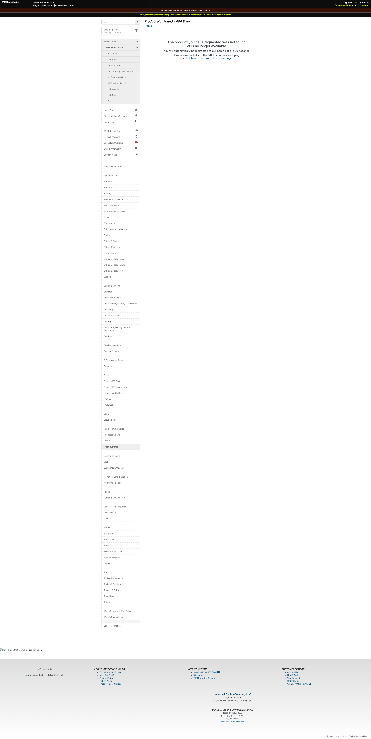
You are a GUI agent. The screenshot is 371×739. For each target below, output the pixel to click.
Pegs (110, 101)
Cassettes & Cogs (112, 297)
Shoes (107, 545)
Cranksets (108, 336)
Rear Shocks (110, 512)
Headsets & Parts (112, 434)
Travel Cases (110, 596)
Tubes (107, 602)
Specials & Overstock (114, 143)
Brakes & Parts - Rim (113, 271)
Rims (106, 518)
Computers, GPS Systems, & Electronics (117, 328)
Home (148, 25)
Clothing (108, 321)
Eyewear (108, 366)
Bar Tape (108, 187)
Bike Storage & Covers (114, 211)
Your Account (293, 678)
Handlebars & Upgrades (115, 429)
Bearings (108, 193)
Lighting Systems (112, 456)
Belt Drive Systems (113, 205)
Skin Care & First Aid (113, 551)
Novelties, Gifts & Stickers (116, 477)
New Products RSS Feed (205, 672)
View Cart (352, 2)
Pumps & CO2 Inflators (114, 497)
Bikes (106, 217)
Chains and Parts (112, 315)
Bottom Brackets (112, 247)
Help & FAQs (293, 675)
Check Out (364, 2)
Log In (36, 5)
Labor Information (112, 626)
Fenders (107, 375)
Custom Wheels (111, 154)
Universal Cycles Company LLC (232, 694)
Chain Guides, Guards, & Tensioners (120, 303)
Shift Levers (109, 539)
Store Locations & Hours (115, 116)
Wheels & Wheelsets (113, 617)
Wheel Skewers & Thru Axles (117, 611)
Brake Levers (110, 253)
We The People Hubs (117, 83)
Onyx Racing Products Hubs (121, 71)
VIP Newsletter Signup (204, 678)
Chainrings (109, 309)
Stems (107, 563)
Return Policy (106, 681)
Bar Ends (108, 181)
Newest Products (112, 137)
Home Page (109, 110)
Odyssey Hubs (115, 65)
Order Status (47, 5)
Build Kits (108, 276)
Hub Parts (112, 95)
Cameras (108, 291)
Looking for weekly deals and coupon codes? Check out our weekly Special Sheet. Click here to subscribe (186, 15)
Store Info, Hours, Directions (232, 722)
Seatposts (108, 533)
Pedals (107, 491)
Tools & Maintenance (113, 578)
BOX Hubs (112, 53)
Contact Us (109, 122)
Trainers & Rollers (112, 590)
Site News (198, 675)
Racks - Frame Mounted (115, 506)
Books (107, 235)
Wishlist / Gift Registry (114, 131)
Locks (106, 462)
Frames (107, 399)
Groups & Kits (110, 420)
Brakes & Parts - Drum (114, 265)
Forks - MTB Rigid (112, 381)
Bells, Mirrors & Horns (114, 199)
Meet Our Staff (107, 675)
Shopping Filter (111, 29)
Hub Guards (113, 89)
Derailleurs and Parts (113, 345)
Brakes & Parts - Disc (114, 259)
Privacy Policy (106, 678)
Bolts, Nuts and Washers (115, 229)
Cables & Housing (112, 285)
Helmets (107, 440)
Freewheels (109, 405)
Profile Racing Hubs (117, 77)
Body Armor (109, 223)
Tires (106, 572)
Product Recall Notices (110, 684)
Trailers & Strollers (112, 584)
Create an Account (64, 5)
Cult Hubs (112, 59)
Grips (106, 414)
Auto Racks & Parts (113, 166)
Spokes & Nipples (112, 557)
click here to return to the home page (208, 58)
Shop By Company (112, 149)
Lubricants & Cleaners (114, 468)
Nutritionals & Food (113, 482)
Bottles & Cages (111, 241)
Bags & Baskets (111, 175)
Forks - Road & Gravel (114, 393)
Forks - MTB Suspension (115, 387)
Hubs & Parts (111, 446)
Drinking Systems (112, 351)
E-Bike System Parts (113, 360)
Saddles (107, 527)
